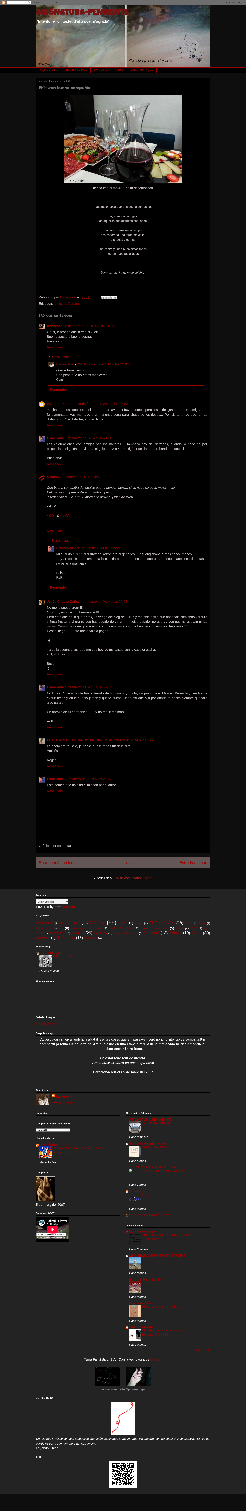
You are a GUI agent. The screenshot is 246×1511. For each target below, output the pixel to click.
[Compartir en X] (109, 297)
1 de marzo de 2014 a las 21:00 (88, 438)
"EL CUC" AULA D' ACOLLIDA (152, 1167)
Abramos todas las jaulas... (161, 1306)
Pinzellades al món (54, 1145)
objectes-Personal (68, 303)
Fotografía (43, 928)
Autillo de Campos (61, 404)
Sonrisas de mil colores (148, 1143)
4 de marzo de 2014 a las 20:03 (103, 601)
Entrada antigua (193, 862)
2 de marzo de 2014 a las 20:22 (83, 477)
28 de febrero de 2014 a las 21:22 (88, 326)
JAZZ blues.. (119, 928)
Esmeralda (64, 364)
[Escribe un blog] (105, 297)
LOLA (193, 928)
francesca (54, 326)
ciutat (138, 923)
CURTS (119, 70)
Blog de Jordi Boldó (145, 1279)
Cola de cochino (142, 1231)
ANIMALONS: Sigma (141, 70)
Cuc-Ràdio (137, 1191)
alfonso (53, 477)
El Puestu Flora (141, 1303)
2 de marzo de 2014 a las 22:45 (97, 548)
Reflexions (65, 937)
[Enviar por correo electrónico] (102, 297)
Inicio (128, 862)
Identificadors (80, 928)
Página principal (49, 70)
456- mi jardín (62, 956)
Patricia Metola (141, 1327)
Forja (202, 923)
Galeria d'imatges (49, 1024)
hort (61, 928)
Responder (55, 347)
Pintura (175, 933)
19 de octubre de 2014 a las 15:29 (129, 740)
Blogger (155, 1359)
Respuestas (61, 357)
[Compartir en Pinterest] (115, 297)
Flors (188, 923)
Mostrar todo (203, 1350)
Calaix (97, 922)
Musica (77, 933)
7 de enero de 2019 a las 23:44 (88, 779)
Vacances (90, 938)
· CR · (52, 515)
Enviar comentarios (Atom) (134, 878)
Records (42, 938)
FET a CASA (101, 70)
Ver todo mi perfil (64, 1103)
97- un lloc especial (156, 1123)
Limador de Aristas (155, 928)
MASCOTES (57, 933)
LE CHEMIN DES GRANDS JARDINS (75, 740)
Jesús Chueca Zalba (63, 601)
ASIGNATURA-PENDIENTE (82, 13)
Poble (197, 933)
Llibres (179, 928)
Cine (122, 923)
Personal (151, 933)
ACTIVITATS (44, 923)
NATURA (100, 933)
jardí (100, 928)
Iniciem (147, 1194)
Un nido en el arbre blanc (149, 1215)
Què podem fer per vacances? (164, 1170)
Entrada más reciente (58, 862)
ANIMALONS (70, 923)
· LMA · (66, 515)
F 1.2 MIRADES (51, 953)
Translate (68, 907)
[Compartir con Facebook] (112, 297)
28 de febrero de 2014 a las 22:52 (102, 404)
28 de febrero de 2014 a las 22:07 (103, 364)
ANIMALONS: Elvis (76, 70)
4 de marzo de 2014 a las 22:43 (88, 687)
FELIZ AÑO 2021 (154, 1146)
